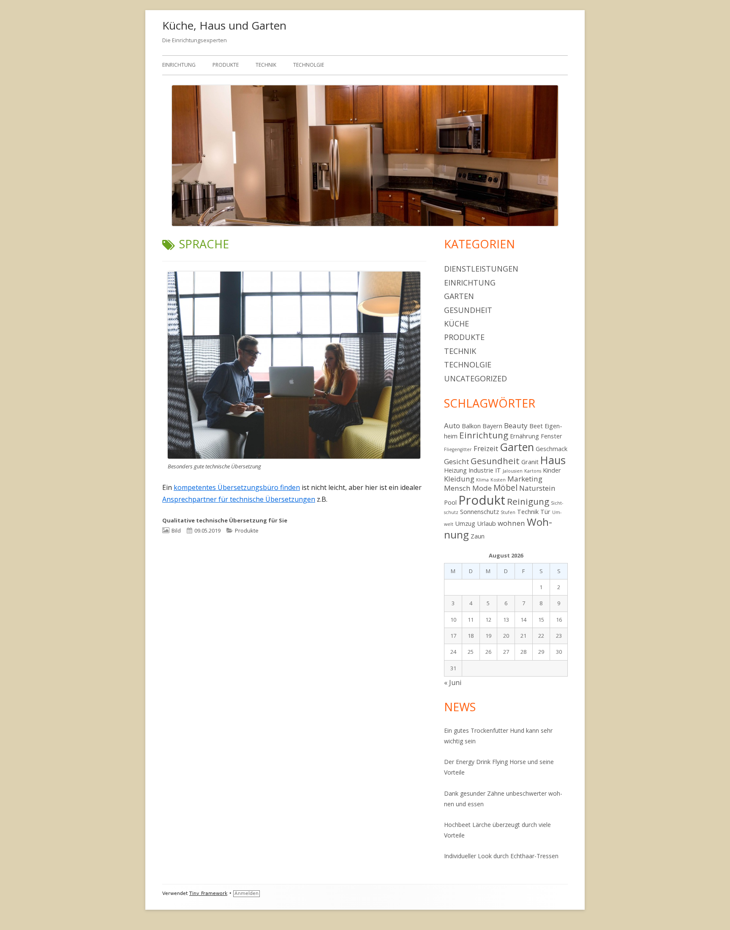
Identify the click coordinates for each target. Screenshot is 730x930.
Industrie (481, 470)
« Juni (452, 682)
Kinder (552, 470)
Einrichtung (179, 64)
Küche (456, 323)
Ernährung (524, 436)
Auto (452, 425)
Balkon (471, 426)
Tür (545, 512)
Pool (450, 502)
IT (498, 470)
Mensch (457, 488)
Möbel (505, 487)
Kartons (532, 471)
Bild (176, 530)
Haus (553, 460)
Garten (459, 296)
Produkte (225, 64)
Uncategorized (475, 378)
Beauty (516, 425)
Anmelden (246, 893)
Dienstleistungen (481, 269)
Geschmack (551, 449)
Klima (482, 480)
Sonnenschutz (479, 512)
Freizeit (486, 448)
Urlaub (486, 523)
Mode (482, 488)
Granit (530, 462)
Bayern (492, 426)
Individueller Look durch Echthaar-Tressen (502, 856)
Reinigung (528, 501)
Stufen (508, 512)
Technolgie (308, 64)
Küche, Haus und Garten (224, 25)
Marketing (524, 479)
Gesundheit (468, 310)
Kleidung (459, 479)
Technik (266, 64)
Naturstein (537, 488)
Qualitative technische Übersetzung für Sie (224, 520)
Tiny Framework (208, 893)
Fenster (551, 436)
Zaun (478, 536)
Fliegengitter (458, 449)
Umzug (465, 523)
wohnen (511, 523)
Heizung (455, 470)
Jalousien (513, 471)
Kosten (498, 480)
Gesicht (456, 461)
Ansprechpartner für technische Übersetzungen (238, 499)
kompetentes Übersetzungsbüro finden (237, 487)
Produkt (481, 500)
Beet (536, 426)
